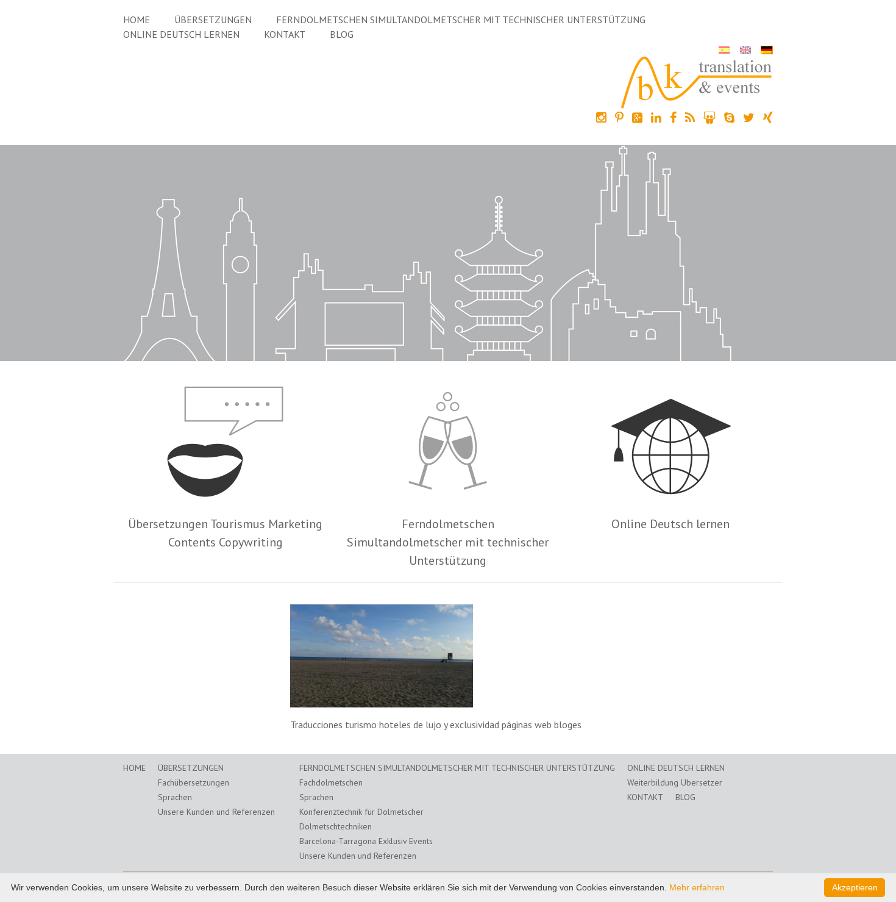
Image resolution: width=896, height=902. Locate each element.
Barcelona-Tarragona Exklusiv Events (366, 841)
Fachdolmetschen (331, 782)
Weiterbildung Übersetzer (674, 782)
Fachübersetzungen (193, 782)
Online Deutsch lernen (181, 34)
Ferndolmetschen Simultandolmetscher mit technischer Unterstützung (460, 19)
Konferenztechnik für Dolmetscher (361, 811)
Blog (342, 34)
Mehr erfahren (697, 887)
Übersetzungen (213, 19)
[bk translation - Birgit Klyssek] (696, 81)
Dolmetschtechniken (335, 826)
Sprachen (175, 797)
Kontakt (284, 34)
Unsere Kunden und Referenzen (216, 811)
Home (136, 19)
